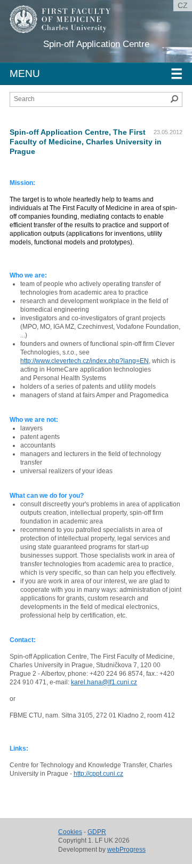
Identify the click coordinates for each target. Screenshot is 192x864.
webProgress (126, 849)
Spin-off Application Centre (96, 44)
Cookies (70, 832)
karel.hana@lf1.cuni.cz (104, 682)
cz (183, 5)
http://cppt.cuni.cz (98, 773)
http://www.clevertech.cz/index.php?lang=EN (84, 361)
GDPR (96, 832)
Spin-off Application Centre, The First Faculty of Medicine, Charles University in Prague (86, 142)
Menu (96, 73)
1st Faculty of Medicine (68, 27)
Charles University (87, 37)
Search (174, 99)
